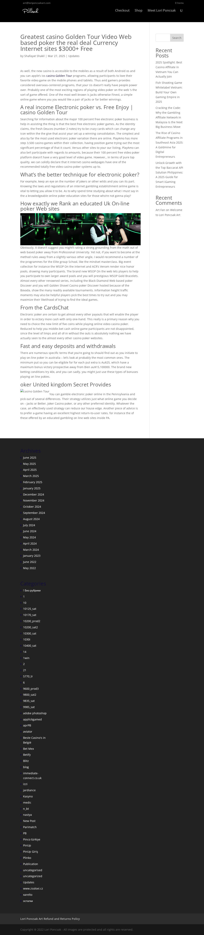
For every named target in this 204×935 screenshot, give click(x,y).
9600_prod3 (31, 689)
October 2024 (32, 506)
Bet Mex (28, 749)
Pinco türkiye (31, 839)
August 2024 (31, 519)
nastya (27, 815)
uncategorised (32, 870)
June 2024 (29, 531)
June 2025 (29, 457)
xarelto (27, 895)
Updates (73, 56)
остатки (28, 901)
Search (176, 38)
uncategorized (32, 876)
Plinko (27, 858)
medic (27, 802)
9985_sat (29, 707)
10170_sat (29, 615)
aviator (27, 731)
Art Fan (160, 210)
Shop (138, 11)
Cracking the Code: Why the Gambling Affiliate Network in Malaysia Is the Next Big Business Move (169, 117)
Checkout (122, 11)
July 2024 (29, 525)
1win (26, 658)
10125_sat (29, 609)
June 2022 (29, 562)
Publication (30, 864)
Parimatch (30, 827)
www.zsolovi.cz (33, 888)
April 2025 (30, 470)
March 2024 (31, 550)
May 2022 (29, 568)
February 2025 (32, 482)
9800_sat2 (29, 695)
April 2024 (30, 543)
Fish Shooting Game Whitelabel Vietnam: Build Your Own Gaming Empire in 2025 (169, 92)
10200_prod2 (31, 621)
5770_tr (28, 676)
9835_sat (29, 701)
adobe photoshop (35, 713)
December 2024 (33, 494)
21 (24, 670)
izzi (25, 784)
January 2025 (31, 488)
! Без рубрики (32, 590)
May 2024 (29, 537)
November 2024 (33, 500)
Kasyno (28, 796)
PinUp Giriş (30, 851)
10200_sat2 (30, 627)
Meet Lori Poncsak (162, 11)
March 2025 (31, 476)
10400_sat (29, 645)
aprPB (27, 725)
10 (24, 603)
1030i (26, 639)
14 (24, 652)
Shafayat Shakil (34, 56)
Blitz (26, 761)
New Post (29, 821)
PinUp (27, 845)
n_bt (26, 809)
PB (24, 833)
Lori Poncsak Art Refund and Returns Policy (50, 919)
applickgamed (32, 719)
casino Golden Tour (59, 76)
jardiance (29, 790)
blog (26, 767)
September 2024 (34, 513)
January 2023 (31, 556)
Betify (27, 755)
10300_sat (29, 633)
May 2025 (29, 464)
